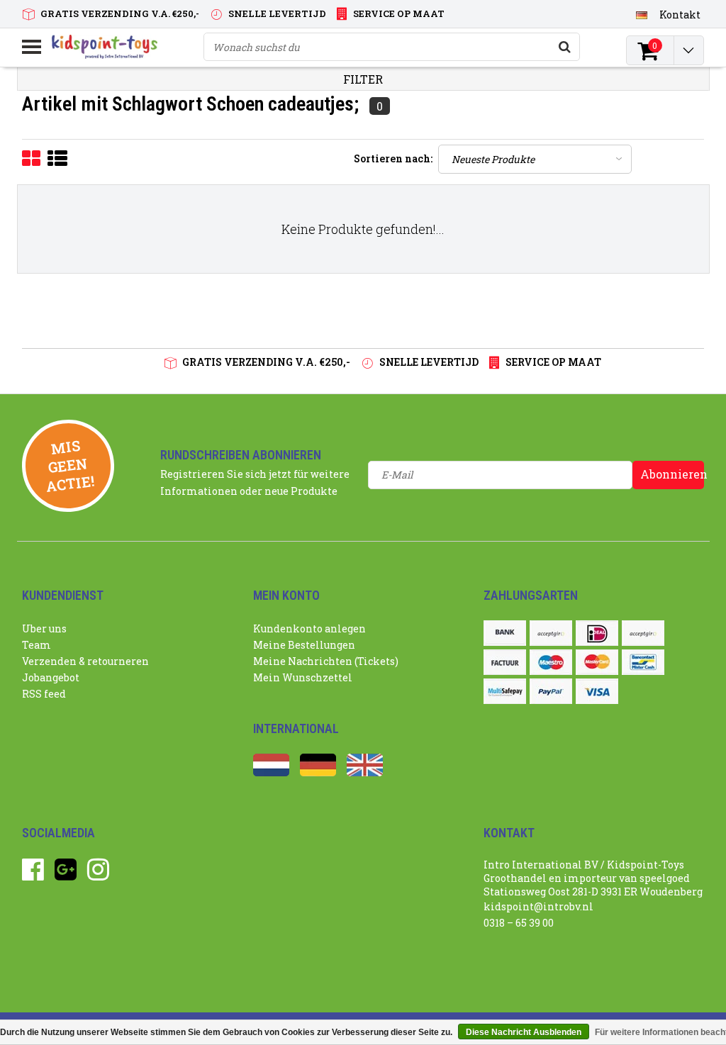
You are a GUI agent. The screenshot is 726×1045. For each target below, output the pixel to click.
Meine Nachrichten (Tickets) (325, 661)
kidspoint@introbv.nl (538, 906)
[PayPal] (551, 691)
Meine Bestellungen (304, 645)
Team (36, 645)
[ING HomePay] (643, 633)
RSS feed (44, 693)
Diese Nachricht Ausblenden (523, 1032)
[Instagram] (98, 874)
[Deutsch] (642, 14)
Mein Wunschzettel (302, 677)
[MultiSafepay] (505, 691)
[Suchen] (565, 47)
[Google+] (66, 874)
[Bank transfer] (505, 633)
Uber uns (44, 628)
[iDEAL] (597, 633)
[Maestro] (551, 662)
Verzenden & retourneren (85, 661)
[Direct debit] (551, 633)
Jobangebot (50, 677)
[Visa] (597, 691)
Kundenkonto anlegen (309, 628)
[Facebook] (33, 874)
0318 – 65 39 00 (519, 922)
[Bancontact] (643, 662)
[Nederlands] (271, 772)
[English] (365, 772)
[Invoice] (505, 662)
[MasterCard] (597, 662)
